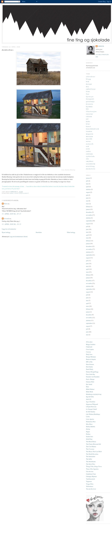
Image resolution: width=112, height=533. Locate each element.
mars (87, 204)
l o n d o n (89, 131)
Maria (6, 204)
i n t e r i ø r (89, 114)
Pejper (88, 432)
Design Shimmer (91, 357)
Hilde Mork (89, 392)
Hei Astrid (89, 384)
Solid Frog (89, 439)
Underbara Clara (91, 474)
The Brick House (91, 442)
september (89, 221)
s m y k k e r (89, 161)
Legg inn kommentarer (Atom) (18, 236)
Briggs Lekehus (90, 344)
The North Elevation (92, 454)
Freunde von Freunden (92, 377)
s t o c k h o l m (90, 164)
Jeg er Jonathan (90, 402)
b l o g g (88, 79)
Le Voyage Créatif (91, 409)
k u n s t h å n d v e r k (92, 129)
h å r (87, 109)
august (88, 192)
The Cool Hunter (91, 446)
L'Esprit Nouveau (91, 407)
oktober (88, 189)
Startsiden (39, 232)
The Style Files (90, 464)
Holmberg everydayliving (93, 394)
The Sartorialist (90, 456)
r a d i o (88, 151)
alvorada (6, 219)
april (87, 187)
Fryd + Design (90, 379)
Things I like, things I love (94, 466)
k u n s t (26, 193)
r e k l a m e (89, 154)
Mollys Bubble (90, 427)
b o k (87, 81)
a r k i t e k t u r (16, 193)
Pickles (88, 434)
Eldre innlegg (71, 232)
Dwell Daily (89, 369)
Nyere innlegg (6, 232)
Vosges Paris (89, 484)
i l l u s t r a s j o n (91, 111)
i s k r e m (89, 116)
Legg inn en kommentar (9, 229)
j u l (87, 119)
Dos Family (89, 367)
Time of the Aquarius (92, 469)
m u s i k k (89, 139)
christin (101, 46)
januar (88, 178)
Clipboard (89, 347)
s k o (87, 159)
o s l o (88, 149)
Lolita (88, 417)
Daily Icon (89, 354)
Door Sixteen (90, 364)
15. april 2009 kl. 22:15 (11, 224)
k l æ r (88, 124)
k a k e (88, 121)
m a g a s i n (89, 134)
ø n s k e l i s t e (90, 169)
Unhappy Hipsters (91, 476)
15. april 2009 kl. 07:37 (11, 214)
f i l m (87, 91)
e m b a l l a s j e (90, 89)
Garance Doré (90, 382)
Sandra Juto (89, 436)
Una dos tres (89, 471)
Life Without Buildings (93, 414)
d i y (87, 87)
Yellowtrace (89, 486)
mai (87, 184)
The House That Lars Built (94, 451)
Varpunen (89, 481)
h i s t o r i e (89, 104)
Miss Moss (89, 424)
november (89, 215)
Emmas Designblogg (92, 372)
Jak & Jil (88, 399)
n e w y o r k (89, 144)
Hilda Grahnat (90, 389)
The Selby (89, 459)
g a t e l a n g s (90, 101)
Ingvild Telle (90, 397)
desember (89, 212)
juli (87, 181)
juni (87, 198)
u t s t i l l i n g (90, 166)
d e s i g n (89, 84)
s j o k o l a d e (90, 156)
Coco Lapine (90, 349)
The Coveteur (90, 449)
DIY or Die (89, 362)
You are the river (91, 489)
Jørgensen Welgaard (92, 404)
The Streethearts (91, 461)
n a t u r (88, 141)
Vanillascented (90, 479)
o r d (87, 146)
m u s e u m (89, 136)
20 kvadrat (89, 342)
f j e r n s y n (89, 96)
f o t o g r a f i (90, 99)
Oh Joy (88, 429)
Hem (87, 387)
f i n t (87, 94)
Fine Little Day (90, 374)
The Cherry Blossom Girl (93, 444)
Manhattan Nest (90, 422)
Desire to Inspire (91, 359)
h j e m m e (89, 106)
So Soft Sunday (90, 412)
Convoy (88, 352)
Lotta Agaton (90, 419)
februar (88, 206)
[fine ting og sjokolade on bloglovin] (95, 520)
